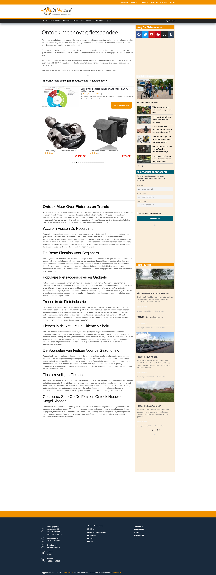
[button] (72, 162)
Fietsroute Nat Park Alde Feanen (153, 293)
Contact (172, 2)
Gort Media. (116, 573)
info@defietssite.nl (53, 548)
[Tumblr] (171, 34)
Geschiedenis (86, 21)
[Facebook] (139, 34)
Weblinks (154, 2)
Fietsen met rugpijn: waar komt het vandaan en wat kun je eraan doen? (161, 158)
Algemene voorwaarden (95, 526)
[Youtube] (151, 34)
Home (45, 21)
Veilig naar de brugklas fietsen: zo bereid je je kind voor (162, 109)
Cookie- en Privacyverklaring (96, 532)
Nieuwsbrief (144, 2)
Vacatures (133, 2)
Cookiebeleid (91, 535)
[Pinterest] (158, 34)
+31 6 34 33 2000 (53, 541)
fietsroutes (138, 526)
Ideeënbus (124, 2)
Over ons (163, 2)
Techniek (66, 21)
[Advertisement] (134, 11)
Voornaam (140, 185)
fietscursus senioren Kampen (147, 102)
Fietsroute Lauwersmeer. (149, 406)
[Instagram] (164, 34)
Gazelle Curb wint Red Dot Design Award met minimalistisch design (162, 149)
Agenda (108, 21)
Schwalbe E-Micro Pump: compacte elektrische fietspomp (161, 119)
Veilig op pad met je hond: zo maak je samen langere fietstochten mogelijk (162, 139)
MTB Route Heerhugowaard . (151, 317)
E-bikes (136, 532)
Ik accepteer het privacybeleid (150, 213)
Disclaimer (90, 529)
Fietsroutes (98, 21)
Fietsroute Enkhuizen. (147, 356)
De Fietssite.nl (68, 573)
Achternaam (141, 193)
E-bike (75, 21)
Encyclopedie (55, 21)
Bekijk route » (142, 307)
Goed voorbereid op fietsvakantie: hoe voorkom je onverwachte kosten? (162, 129)
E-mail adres (141, 201)
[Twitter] (145, 34)
